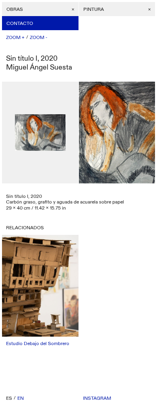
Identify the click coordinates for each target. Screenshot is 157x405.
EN (20, 398)
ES (9, 398)
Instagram (97, 398)
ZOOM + (15, 37)
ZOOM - (39, 37)
